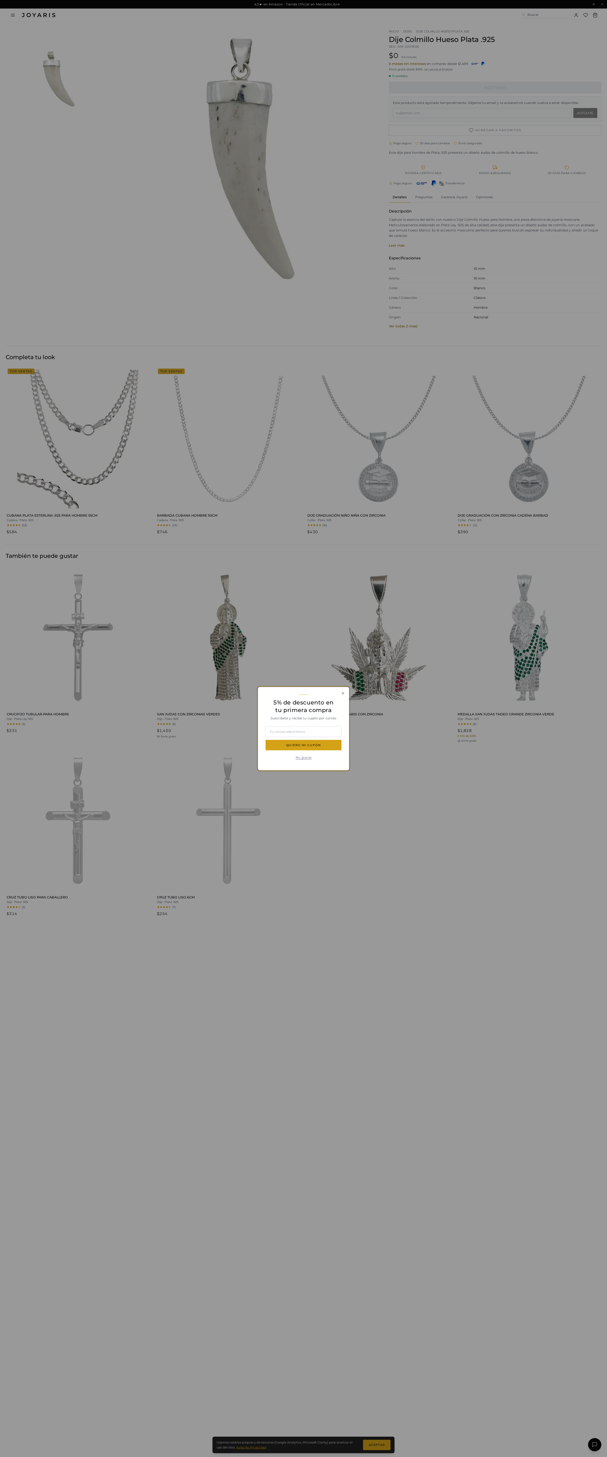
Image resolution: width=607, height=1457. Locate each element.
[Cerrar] (343, 693)
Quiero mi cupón (303, 745)
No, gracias (304, 757)
